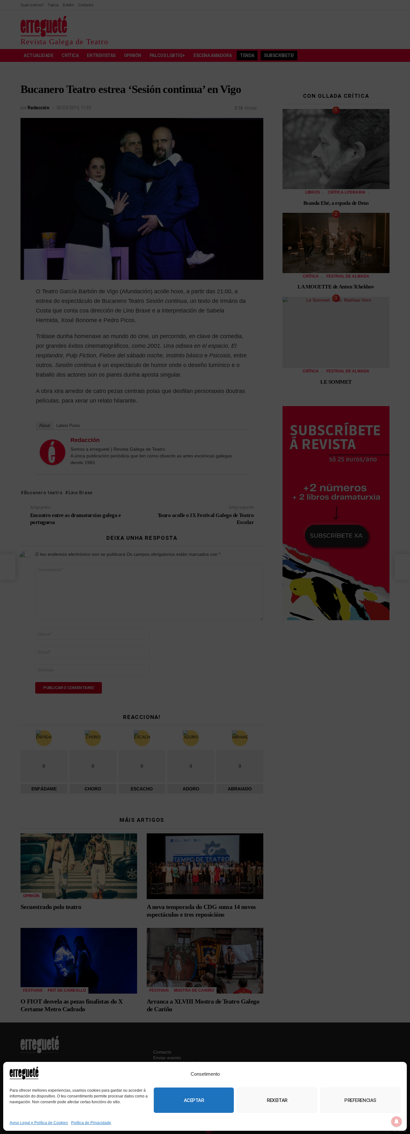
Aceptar (194, 1100)
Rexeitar (277, 1100)
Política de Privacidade (91, 1123)
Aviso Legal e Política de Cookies (39, 1123)
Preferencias (360, 1100)
